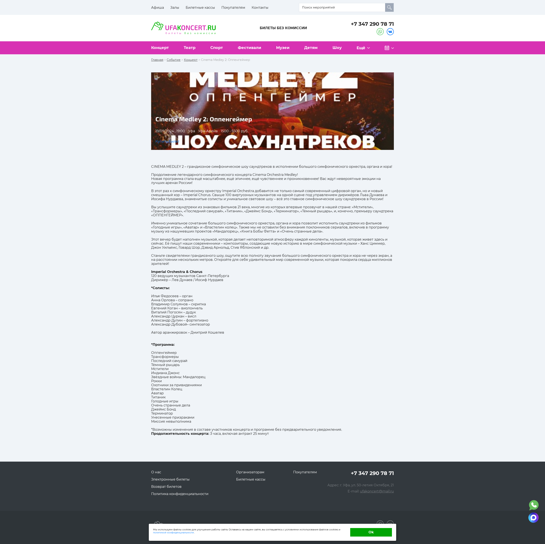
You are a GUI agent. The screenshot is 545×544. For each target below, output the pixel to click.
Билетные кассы (200, 8)
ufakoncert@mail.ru (377, 491)
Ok (371, 532)
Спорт (216, 47)
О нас (156, 472)
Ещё (361, 48)
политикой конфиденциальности (173, 532)
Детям (311, 47)
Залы (174, 8)
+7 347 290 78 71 (372, 24)
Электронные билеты (170, 479)
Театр (189, 47)
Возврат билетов (166, 487)
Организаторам (250, 472)
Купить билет (167, 141)
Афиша (157, 8)
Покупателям (233, 8)
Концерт (160, 47)
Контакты (260, 8)
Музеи (283, 47)
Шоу (337, 47)
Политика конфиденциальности (179, 494)
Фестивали (249, 47)
